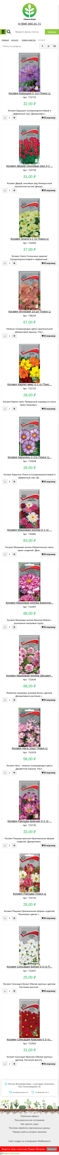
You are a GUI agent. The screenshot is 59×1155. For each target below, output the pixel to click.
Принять (52, 1149)
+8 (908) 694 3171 (42, 1092)
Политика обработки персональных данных (29, 1128)
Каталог (14, 40)
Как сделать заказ (29, 1124)
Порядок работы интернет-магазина (29, 1132)
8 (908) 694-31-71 (29, 23)
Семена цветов (29, 40)
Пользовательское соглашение (29, 1120)
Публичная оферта (30, 1116)
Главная (5, 40)
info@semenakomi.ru (20, 1092)
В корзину (49, 117)
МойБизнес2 (44, 1141)
